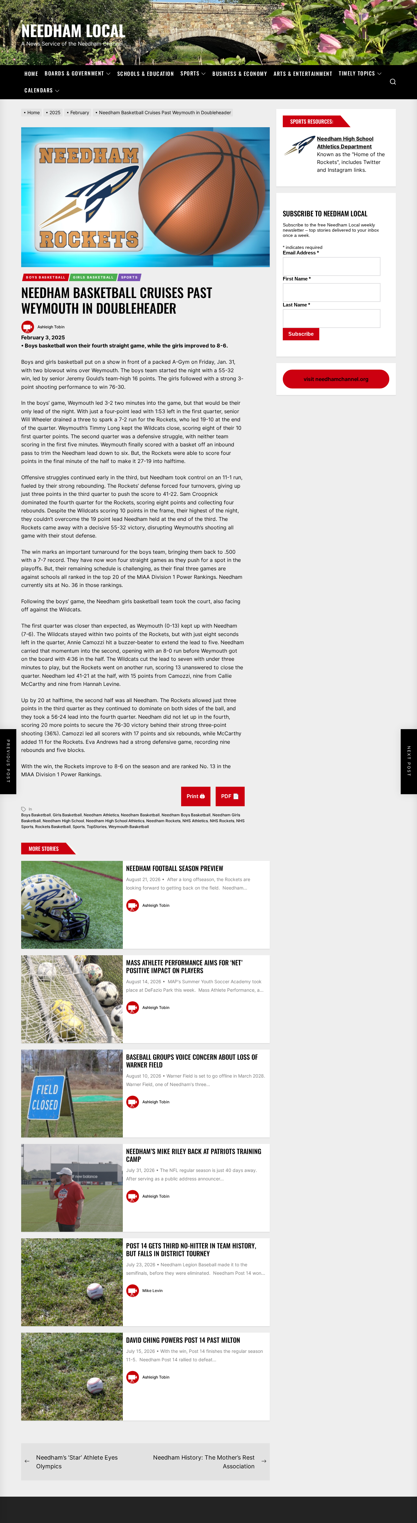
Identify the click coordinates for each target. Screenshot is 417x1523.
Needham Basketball (140, 814)
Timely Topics (357, 73)
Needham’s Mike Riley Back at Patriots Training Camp (193, 1155)
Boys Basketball (46, 277)
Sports (189, 73)
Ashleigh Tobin (51, 326)
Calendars (38, 90)
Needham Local (73, 29)
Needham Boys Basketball (186, 814)
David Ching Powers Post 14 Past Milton (183, 1340)
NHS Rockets (222, 820)
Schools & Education (145, 73)
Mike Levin (152, 1290)
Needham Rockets (163, 820)
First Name (297, 278)
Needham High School (63, 820)
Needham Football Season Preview (174, 868)
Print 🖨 (196, 796)
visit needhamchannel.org (336, 379)
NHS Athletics (195, 820)
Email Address (301, 252)
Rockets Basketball (53, 826)
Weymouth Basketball (128, 826)
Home (31, 73)
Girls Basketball (93, 277)
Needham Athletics (101, 814)
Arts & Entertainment (303, 73)
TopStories (97, 826)
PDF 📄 (230, 796)
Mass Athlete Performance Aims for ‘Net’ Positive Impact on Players (184, 966)
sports (79, 826)
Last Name (296, 304)
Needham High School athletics (115, 820)
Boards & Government (74, 73)
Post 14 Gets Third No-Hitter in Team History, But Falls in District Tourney (191, 1249)
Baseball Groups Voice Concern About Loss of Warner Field (192, 1060)
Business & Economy (239, 73)
